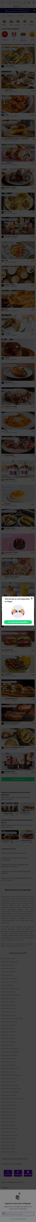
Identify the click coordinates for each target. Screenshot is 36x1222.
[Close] (31, 598)
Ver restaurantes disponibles (18, 622)
